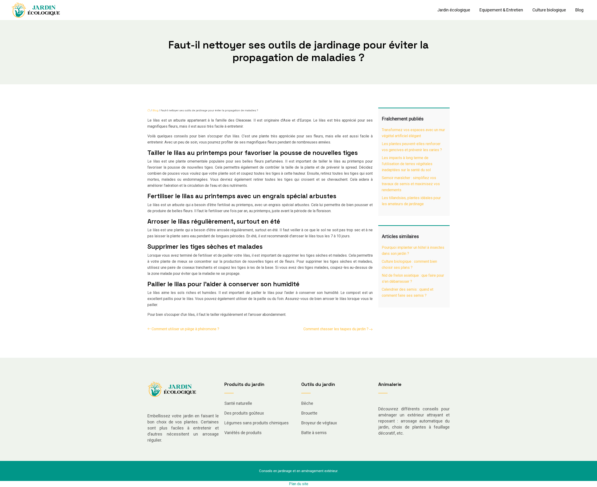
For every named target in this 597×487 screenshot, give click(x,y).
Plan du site (298, 484)
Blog (579, 9)
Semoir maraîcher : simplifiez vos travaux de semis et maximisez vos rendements (411, 184)
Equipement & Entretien (501, 9)
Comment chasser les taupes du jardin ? (335, 329)
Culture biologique (549, 9)
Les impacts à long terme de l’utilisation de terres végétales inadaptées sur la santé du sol (407, 164)
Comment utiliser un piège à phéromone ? (185, 329)
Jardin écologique (453, 9)
